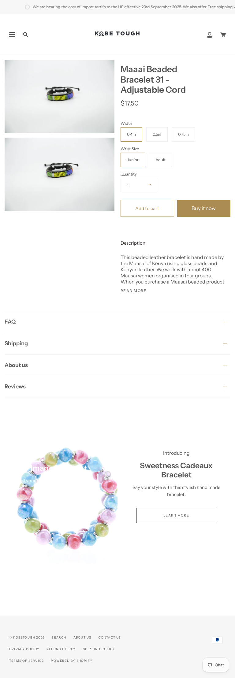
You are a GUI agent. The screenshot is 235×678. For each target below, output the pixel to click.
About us (16, 365)
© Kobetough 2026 (27, 637)
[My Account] (209, 34)
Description (133, 243)
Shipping (16, 343)
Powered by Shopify (71, 661)
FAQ (10, 321)
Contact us (110, 637)
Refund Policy (61, 649)
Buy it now (204, 208)
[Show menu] (12, 34)
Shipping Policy (99, 649)
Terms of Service (26, 661)
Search (59, 637)
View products (58, 499)
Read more (134, 291)
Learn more (176, 515)
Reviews (15, 386)
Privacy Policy (24, 649)
